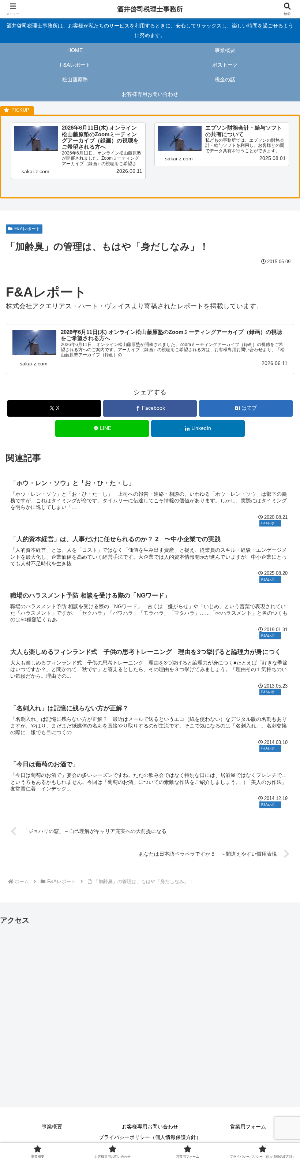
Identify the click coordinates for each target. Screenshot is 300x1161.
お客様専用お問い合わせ (150, 1127)
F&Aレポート (27, 228)
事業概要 (52, 1127)
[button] (277, 1005)
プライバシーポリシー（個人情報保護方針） (150, 1137)
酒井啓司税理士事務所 (150, 9)
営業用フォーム (248, 1127)
